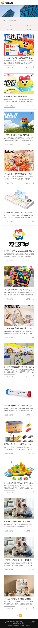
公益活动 (28, 29)
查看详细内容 (9, 67)
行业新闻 (9, 25)
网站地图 (15, 625)
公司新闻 (28, 25)
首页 (9, 20)
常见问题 (9, 29)
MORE (28, 67)
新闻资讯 (14, 20)
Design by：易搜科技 (24, 625)
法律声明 (10, 625)
